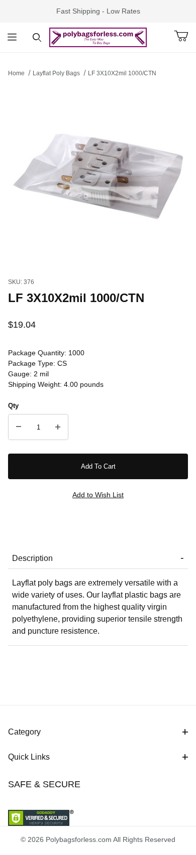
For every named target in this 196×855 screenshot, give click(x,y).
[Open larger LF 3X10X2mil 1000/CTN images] (98, 174)
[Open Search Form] (37, 37)
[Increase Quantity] (58, 427)
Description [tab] (32, 558)
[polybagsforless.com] (98, 37)
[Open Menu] (12, 37)
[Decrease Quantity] (19, 427)
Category (24, 732)
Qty (13, 405)
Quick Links (29, 757)
